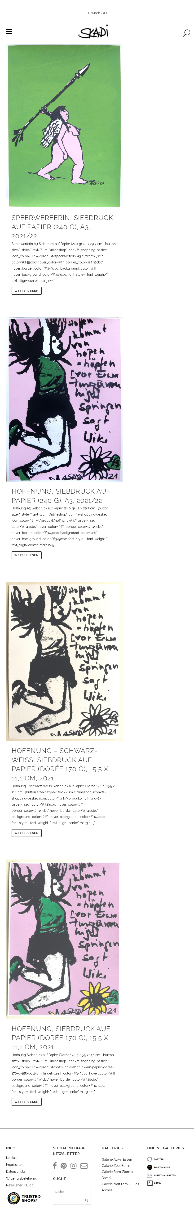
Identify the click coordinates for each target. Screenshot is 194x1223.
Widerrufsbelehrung (21, 1178)
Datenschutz (15, 1171)
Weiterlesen (26, 290)
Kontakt (12, 1157)
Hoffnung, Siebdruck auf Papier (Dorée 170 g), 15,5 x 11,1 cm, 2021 (61, 1038)
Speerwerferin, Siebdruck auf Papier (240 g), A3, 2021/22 (62, 227)
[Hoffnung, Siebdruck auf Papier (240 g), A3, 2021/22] (64, 399)
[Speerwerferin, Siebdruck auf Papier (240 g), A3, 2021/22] (64, 126)
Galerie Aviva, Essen (117, 1159)
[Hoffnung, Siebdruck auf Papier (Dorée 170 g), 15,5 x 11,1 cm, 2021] (64, 939)
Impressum (14, 1164)
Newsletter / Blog (20, 1185)
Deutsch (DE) (97, 13)
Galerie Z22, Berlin (116, 1166)
